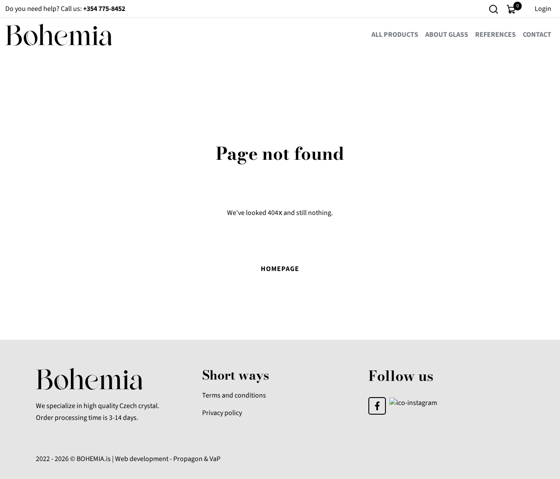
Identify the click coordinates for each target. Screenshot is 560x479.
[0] (511, 9)
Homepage (280, 269)
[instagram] (413, 402)
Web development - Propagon (159, 459)
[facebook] (377, 405)
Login (543, 9)
